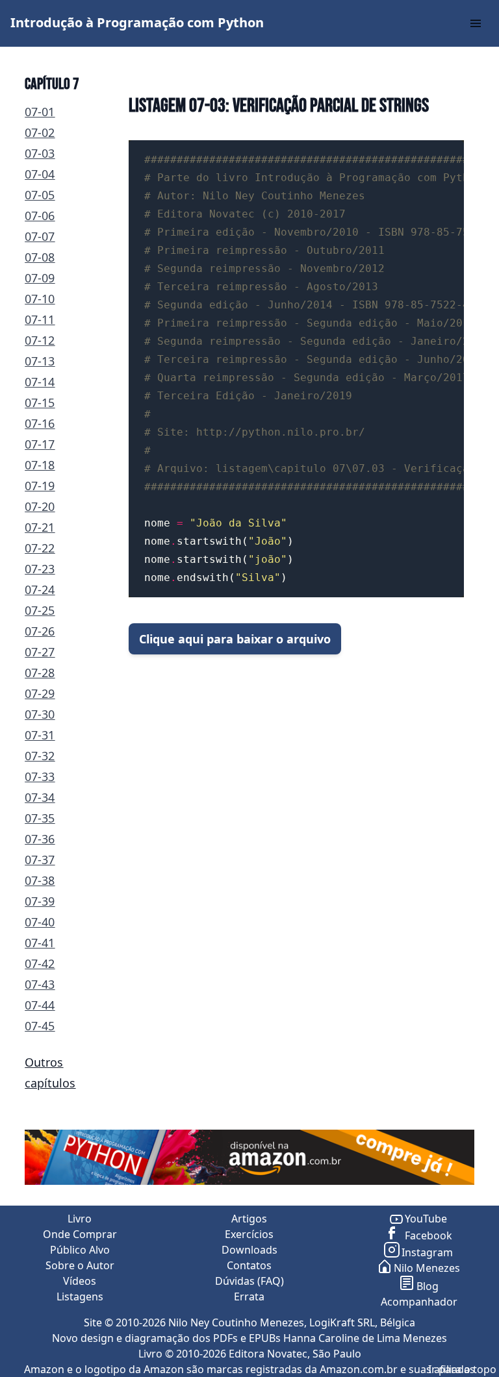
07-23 (40, 569)
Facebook (427, 1235)
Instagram (427, 1252)
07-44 (40, 1005)
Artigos (249, 1218)
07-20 (40, 506)
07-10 (40, 298)
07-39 (40, 901)
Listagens (80, 1296)
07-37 (40, 859)
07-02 (40, 132)
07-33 (40, 776)
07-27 (40, 652)
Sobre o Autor (79, 1265)
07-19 (40, 485)
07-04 (40, 174)
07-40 (40, 922)
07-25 (40, 610)
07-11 (40, 319)
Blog (427, 1286)
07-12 (40, 340)
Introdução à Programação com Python (137, 22)
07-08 (40, 257)
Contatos (249, 1265)
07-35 (40, 818)
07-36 (40, 839)
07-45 (40, 1026)
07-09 (40, 278)
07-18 (40, 465)
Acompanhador (419, 1302)
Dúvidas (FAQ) (249, 1281)
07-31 (40, 735)
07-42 (40, 963)
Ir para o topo (462, 1369)
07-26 (40, 631)
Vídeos (79, 1281)
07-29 (40, 693)
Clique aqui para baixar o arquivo (235, 639)
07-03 (40, 153)
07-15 (40, 402)
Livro (80, 1218)
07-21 (40, 527)
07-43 (40, 984)
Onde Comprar (80, 1234)
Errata (249, 1296)
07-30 (40, 714)
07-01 (40, 111)
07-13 (40, 361)
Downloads (249, 1250)
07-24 (40, 589)
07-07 (40, 236)
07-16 (40, 423)
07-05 (40, 195)
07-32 (40, 755)
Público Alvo (80, 1250)
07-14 (40, 382)
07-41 (40, 942)
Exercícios (249, 1234)
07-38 (40, 880)
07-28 (40, 672)
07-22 (40, 548)
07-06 (40, 215)
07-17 (40, 444)
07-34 (40, 797)
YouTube (426, 1218)
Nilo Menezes (427, 1268)
